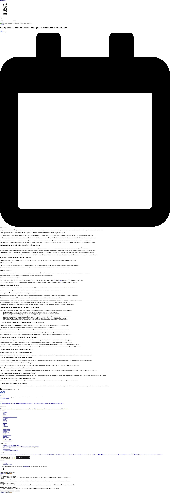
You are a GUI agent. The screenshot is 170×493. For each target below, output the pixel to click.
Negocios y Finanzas (7, 435)
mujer (54, 280)
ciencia (4, 454)
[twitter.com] (5, 7)
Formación (5, 421)
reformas (126, 454)
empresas (49, 454)
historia (79, 454)
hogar (60, 280)
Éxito (162, 454)
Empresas (2, 24)
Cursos (4, 414)
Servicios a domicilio (7, 439)
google (4, 424)
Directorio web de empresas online (10, 417)
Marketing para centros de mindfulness (11, 445)
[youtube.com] (5, 14)
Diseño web (5, 418)
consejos (15, 454)
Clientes (12, 454)
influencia (85, 454)
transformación (152, 454)
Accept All (13, 472)
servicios (136, 454)
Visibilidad (159, 454)
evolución (63, 454)
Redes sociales (6, 437)
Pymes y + (2, 395)
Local (93, 454)
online (114, 454)
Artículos (5, 412)
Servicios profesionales (7, 441)
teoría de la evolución (146, 454)
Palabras (119, 454)
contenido (18, 454)
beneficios (1, 454)
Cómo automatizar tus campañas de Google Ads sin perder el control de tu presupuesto (21, 446)
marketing (101, 454)
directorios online (24, 454)
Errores (52, 454)
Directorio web (26, 466)
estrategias (60, 454)
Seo (3, 438)
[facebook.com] (5, 5)
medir (106, 454)
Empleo (4, 419)
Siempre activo (13, 476)
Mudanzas (5, 431)
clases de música (8, 454)
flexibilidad (67, 454)
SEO (132, 454)
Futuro (70, 454)
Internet (4, 427)
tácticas (156, 454)
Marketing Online (6, 430)
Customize (3, 472)
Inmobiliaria (5, 426)
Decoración (5, 415)
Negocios (5, 433)
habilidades (76, 454)
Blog (4, 413)
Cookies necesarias (5, 476)
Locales (97, 454)
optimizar (116, 454)
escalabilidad (57, 454)
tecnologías (141, 454)
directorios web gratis (31, 454)
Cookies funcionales (5, 479)
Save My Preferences (10, 491)
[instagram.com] (5, 12)
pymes (123, 454)
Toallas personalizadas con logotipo (10, 450)
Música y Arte (6, 432)
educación (36, 454)
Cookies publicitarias (5, 487)
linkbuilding (89, 454)
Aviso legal (5, 463)
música (109, 454)
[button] (13, 20)
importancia (82, 454)
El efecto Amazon (6, 449)
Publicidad (5, 436)
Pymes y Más (3, 0)
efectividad (39, 454)
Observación (12, 479)
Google (73, 454)
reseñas (129, 454)
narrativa (111, 454)
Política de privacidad (7, 464)
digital (21, 454)
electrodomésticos (44, 454)
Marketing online (6, 429)
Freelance (5, 423)
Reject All (8, 472)
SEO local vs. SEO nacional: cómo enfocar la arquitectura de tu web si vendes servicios (21, 447)
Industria (4, 425)
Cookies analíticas (5, 483)
